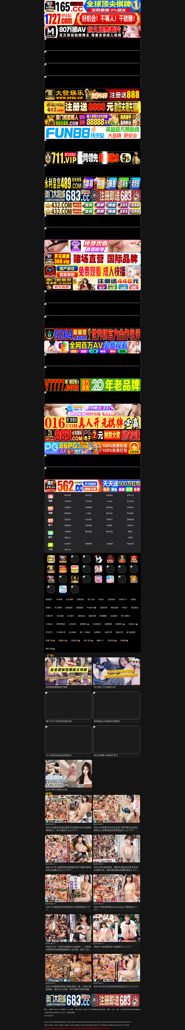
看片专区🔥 (88, 640)
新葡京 (48, 607)
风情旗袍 (67, 525)
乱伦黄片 (70, 616)
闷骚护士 (130, 525)
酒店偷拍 (134, 607)
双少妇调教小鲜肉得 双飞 (106, 755)
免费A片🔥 (63, 640)
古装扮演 (67, 519)
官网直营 (80, 599)
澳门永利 (91, 599)
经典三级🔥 (50, 640)
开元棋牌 (69, 599)
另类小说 (67, 549)
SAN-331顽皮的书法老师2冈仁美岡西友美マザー (68, 908)
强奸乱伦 (88, 495)
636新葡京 (97, 624)
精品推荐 (67, 495)
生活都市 (67, 544)
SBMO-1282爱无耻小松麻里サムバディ (113, 946)
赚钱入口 (100, 640)
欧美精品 (109, 495)
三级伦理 (67, 501)
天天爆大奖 (61, 632)
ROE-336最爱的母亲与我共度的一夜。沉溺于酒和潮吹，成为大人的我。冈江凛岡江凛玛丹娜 (68, 988)
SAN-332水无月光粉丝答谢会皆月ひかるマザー (116, 986)
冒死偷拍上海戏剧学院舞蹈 (107, 721)
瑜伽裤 (109, 525)
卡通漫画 (67, 531)
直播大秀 (119, 632)
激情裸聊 (108, 624)
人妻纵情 (109, 544)
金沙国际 (72, 632)
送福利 (133, 599)
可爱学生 (109, 519)
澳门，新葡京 (85, 632)
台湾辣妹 (67, 507)
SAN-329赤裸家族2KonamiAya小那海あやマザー (115, 908)
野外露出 (130, 513)
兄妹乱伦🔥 (75, 640)
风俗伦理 (130, 544)
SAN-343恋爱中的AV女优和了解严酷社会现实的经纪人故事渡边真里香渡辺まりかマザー (115, 829)
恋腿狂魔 (130, 519)
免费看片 (97, 632)
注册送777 (123, 599)
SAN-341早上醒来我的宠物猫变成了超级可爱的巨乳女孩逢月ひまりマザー (68, 868)
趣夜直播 (92, 616)
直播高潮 (103, 607)
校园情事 (88, 544)
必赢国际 (69, 607)
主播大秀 (49, 616)
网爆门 (130, 531)
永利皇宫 (72, 624)
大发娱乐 (49, 624)
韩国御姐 (88, 507)
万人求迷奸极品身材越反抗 (59, 755)
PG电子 (101, 599)
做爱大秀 (108, 632)
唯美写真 (109, 531)
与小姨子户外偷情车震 (104, 686)
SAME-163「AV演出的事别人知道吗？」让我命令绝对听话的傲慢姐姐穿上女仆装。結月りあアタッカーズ (68, 949)
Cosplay (109, 501)
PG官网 (59, 599)
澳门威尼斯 (130, 632)
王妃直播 (60, 616)
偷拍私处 (81, 616)
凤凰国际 (79, 607)
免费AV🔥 (124, 640)
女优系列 (88, 519)
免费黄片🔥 (120, 624)
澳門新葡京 (61, 624)
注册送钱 (111, 599)
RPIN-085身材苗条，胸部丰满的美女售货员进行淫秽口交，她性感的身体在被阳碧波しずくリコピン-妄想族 (116, 870)
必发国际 (114, 616)
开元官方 (49, 632)
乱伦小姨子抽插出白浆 (56, 789)
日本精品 (88, 501)
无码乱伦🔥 (133, 624)
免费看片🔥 (84, 624)
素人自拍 (130, 501)
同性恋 (130, 537)
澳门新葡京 (125, 616)
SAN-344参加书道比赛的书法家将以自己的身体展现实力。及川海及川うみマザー (68, 829)
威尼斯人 (49, 599)
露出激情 (88, 531)
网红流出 (109, 513)
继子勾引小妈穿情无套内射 (59, 721)
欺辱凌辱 (67, 513)
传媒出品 (67, 537)
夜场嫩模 (103, 616)
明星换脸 (88, 525)
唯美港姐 (109, 507)
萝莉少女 (130, 495)
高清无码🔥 (112, 640)
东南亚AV (130, 507)
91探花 (88, 513)
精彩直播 (114, 607)
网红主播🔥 (50, 648)
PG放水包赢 (91, 607)
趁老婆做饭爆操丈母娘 (56, 686)
